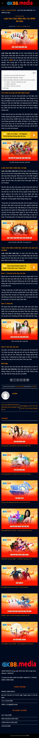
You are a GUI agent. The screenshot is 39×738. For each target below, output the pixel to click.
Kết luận (6, 88)
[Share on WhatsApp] (11, 380)
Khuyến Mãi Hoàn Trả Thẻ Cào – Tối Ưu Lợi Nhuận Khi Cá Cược (16, 530)
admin (28, 26)
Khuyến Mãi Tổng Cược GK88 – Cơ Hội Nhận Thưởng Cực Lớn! (16, 559)
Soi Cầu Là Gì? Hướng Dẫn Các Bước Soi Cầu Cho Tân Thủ (15, 502)
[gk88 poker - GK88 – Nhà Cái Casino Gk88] (20, 3)
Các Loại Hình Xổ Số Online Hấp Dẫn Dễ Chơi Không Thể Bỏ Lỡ (10, 407)
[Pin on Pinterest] (24, 380)
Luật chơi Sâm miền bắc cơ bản (13, 77)
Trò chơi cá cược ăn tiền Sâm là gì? (14, 75)
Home (3, 10)
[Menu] (2, 3)
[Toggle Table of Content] (33, 72)
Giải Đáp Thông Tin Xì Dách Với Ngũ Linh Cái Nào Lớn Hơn (15, 615)
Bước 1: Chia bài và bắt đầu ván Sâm (16, 82)
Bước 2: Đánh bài (11, 84)
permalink (33, 386)
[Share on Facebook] (14, 380)
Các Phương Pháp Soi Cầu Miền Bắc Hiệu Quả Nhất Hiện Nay (16, 474)
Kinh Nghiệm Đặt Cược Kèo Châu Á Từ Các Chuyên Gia (14, 587)
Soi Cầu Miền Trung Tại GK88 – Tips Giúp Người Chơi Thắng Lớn (17, 643)
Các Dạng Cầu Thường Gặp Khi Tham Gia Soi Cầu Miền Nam (16, 445)
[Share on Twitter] (17, 380)
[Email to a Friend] (21, 380)
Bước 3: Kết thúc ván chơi (13, 86)
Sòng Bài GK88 (11, 10)
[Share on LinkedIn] (27, 380)
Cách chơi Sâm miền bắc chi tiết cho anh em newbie (19, 80)
